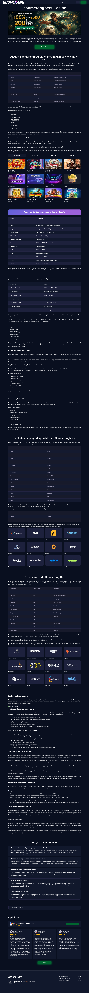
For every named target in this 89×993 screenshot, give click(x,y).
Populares (16, 155)
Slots (71, 155)
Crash (52, 155)
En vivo (34, 155)
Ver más (45, 962)
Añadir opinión (72, 924)
